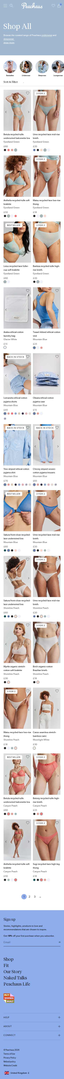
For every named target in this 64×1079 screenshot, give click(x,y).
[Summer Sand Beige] (19, 413)
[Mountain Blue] (34, 150)
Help (6, 1017)
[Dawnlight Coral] (12, 150)
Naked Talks (15, 977)
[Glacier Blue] (16, 413)
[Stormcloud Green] (5, 550)
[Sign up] (59, 942)
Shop (9, 959)
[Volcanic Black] (5, 150)
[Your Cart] (59, 5)
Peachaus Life (17, 984)
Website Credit (10, 1065)
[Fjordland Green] (16, 150)
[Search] (11, 5)
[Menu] (5, 5)
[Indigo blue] (23, 413)
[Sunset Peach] (26, 413)
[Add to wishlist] (27, 93)
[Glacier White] (48, 150)
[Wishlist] (53, 5)
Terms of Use (9, 1054)
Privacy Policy (10, 1057)
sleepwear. (9, 39)
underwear (46, 35)
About (8, 1026)
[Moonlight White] (34, 748)
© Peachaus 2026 (11, 1050)
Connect (10, 1035)
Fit (6, 965)
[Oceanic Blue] (5, 419)
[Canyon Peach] (8, 150)
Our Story (13, 971)
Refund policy (10, 1061)
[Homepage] (32, 6)
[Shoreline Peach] (41, 150)
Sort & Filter (11, 82)
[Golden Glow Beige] (30, 413)
